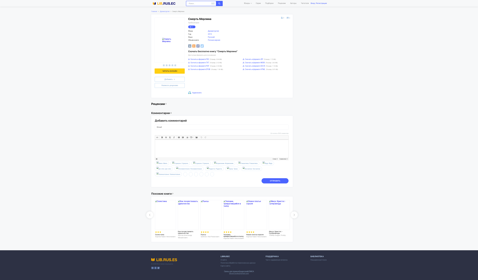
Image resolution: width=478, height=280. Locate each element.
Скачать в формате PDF (206, 66)
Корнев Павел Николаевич (165, 237)
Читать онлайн (169, 71)
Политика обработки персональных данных (238, 263)
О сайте (224, 260)
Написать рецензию (169, 85)
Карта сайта (225, 266)
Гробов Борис (193, 23)
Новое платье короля (255, 235)
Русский (211, 37)
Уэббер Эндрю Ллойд (277, 235)
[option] (164, 219)
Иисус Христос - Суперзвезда (276, 232)
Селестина (159, 235)
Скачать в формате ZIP (260, 59)
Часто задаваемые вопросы (277, 260)
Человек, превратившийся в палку (233, 235)
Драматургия (165, 11)
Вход (313, 3)
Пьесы (203, 235)
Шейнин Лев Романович (210, 237)
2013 (210, 34)
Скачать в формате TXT (206, 63)
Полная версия (214, 40)
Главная (154, 11)
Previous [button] (149, 214)
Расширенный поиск (318, 260)
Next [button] (294, 214)
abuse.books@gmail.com (239, 273)
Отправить (275, 181)
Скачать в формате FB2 (206, 59)
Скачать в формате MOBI (261, 63)
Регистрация (321, 3)
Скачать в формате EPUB (206, 69)
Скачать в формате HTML (261, 69)
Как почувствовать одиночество (185, 232)
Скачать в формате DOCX (261, 66)
